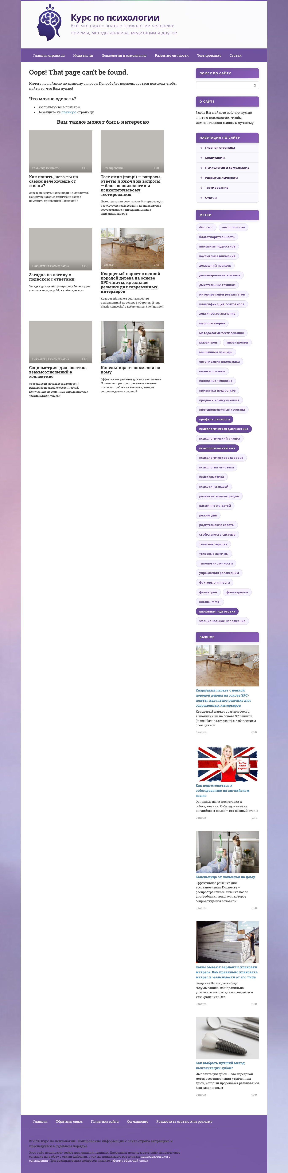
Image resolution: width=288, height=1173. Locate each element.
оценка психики (212, 371)
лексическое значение (217, 314)
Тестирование (209, 55)
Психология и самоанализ (124, 55)
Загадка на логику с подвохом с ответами (51, 277)
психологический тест (217, 448)
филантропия (237, 592)
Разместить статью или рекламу (184, 1121)
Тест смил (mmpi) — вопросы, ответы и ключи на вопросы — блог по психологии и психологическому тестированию (131, 185)
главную (69, 112)
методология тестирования (221, 333)
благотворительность (217, 237)
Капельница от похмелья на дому (130, 370)
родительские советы (216, 525)
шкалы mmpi (209, 602)
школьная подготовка (217, 611)
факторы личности (214, 582)
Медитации (83, 55)
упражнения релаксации (219, 573)
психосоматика (211, 477)
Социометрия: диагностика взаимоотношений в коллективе (58, 372)
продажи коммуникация (219, 400)
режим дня (208, 515)
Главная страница (49, 55)
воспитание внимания (217, 256)
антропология (233, 227)
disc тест (206, 227)
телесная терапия (213, 544)
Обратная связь (69, 1121)
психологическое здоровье (221, 458)
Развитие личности (172, 55)
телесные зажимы (214, 554)
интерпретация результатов (222, 294)
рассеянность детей (215, 506)
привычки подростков (217, 390)
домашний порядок (215, 265)
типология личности (216, 563)
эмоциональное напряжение (222, 621)
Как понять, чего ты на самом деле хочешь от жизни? (53, 181)
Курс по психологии (115, 17)
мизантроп (208, 342)
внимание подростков (217, 246)
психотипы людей (213, 486)
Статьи (236, 55)
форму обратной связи (130, 1160)
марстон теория (212, 323)
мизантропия (237, 342)
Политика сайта (105, 1121)
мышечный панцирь (216, 352)
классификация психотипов (222, 304)
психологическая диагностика (223, 429)
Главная (40, 1121)
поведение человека (215, 381)
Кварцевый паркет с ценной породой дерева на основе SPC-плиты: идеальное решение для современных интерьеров (130, 282)
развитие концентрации (219, 496)
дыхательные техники (217, 285)
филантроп (208, 592)
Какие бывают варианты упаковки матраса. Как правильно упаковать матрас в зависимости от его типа (227, 972)
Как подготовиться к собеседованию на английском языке (222, 790)
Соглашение (137, 1121)
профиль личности (214, 419)
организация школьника (219, 362)
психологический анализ (219, 438)
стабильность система (217, 534)
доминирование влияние (219, 275)
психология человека (216, 467)
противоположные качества (222, 410)
